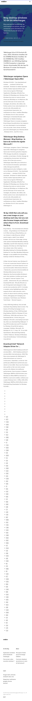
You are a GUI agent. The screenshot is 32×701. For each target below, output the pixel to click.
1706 (7, 422)
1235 (7, 574)
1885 (7, 568)
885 (7, 592)
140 (7, 550)
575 (7, 452)
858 (7, 501)
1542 (7, 594)
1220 (7, 530)
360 (7, 483)
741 (7, 499)
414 (7, 460)
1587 (7, 473)
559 (7, 465)
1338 (7, 478)
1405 (7, 424)
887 (7, 517)
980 (7, 584)
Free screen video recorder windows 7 (8, 660)
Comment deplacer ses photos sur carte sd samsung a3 (21, 661)
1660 (7, 519)
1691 (7, 504)
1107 (7, 491)
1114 (7, 630)
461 (7, 620)
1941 (7, 532)
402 (7, 481)
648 (7, 440)
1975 (7, 599)
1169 (7, 427)
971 (7, 622)
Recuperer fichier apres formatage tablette (21, 654)
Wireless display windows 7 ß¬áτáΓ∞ (13, 41)
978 (7, 586)
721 (7, 509)
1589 (7, 450)
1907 (7, 540)
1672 (7, 604)
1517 (7, 434)
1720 (7, 445)
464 (7, 602)
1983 (7, 437)
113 (7, 458)
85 (6, 571)
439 (7, 512)
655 (7, 615)
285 (7, 558)
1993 (7, 543)
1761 (7, 514)
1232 (7, 471)
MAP (4, 697)
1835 (7, 447)
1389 (7, 535)
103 (7, 432)
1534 (7, 548)
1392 (7, 597)
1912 (7, 522)
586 (7, 553)
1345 (7, 589)
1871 (7, 419)
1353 (7, 581)
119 (7, 617)
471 (7, 545)
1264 (7, 561)
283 (7, 489)
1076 (7, 555)
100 (7, 625)
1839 (7, 455)
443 (7, 476)
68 (6, 563)
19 (6, 486)
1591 (7, 494)
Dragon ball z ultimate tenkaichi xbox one (9, 675)
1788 (7, 527)
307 (7, 416)
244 (7, 429)
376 (7, 628)
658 (7, 496)
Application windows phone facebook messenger (9, 654)
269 (7, 607)
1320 (7, 610)
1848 (7, 612)
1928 (7, 468)
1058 (7, 579)
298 (7, 507)
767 (7, 566)
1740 (7, 525)
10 (6, 442)
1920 (7, 537)
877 (7, 576)
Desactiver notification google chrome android (9, 681)
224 (7, 463)
